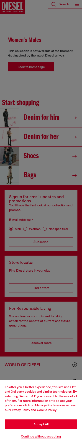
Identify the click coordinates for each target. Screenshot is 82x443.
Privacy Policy (20, 410)
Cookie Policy (46, 410)
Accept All (41, 424)
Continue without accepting (41, 436)
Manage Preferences (50, 405)
